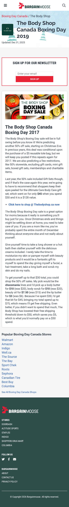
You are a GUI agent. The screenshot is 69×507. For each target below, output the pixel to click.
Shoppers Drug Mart (12, 441)
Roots (5, 369)
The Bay (7, 361)
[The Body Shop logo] (7, 30)
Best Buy (7, 382)
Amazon (7, 344)
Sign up (34, 79)
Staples (6, 432)
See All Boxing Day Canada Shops (19, 392)
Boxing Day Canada (15, 16)
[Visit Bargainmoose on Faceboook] (9, 459)
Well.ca (6, 352)
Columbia (8, 386)
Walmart (7, 340)
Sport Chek (9, 365)
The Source (9, 356)
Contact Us (8, 477)
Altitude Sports (10, 428)
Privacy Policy (9, 481)
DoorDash (7, 424)
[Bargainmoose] (34, 5)
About (5, 473)
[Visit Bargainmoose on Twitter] (3, 459)
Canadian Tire (11, 377)
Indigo (6, 348)
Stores (6, 420)
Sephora (7, 373)
